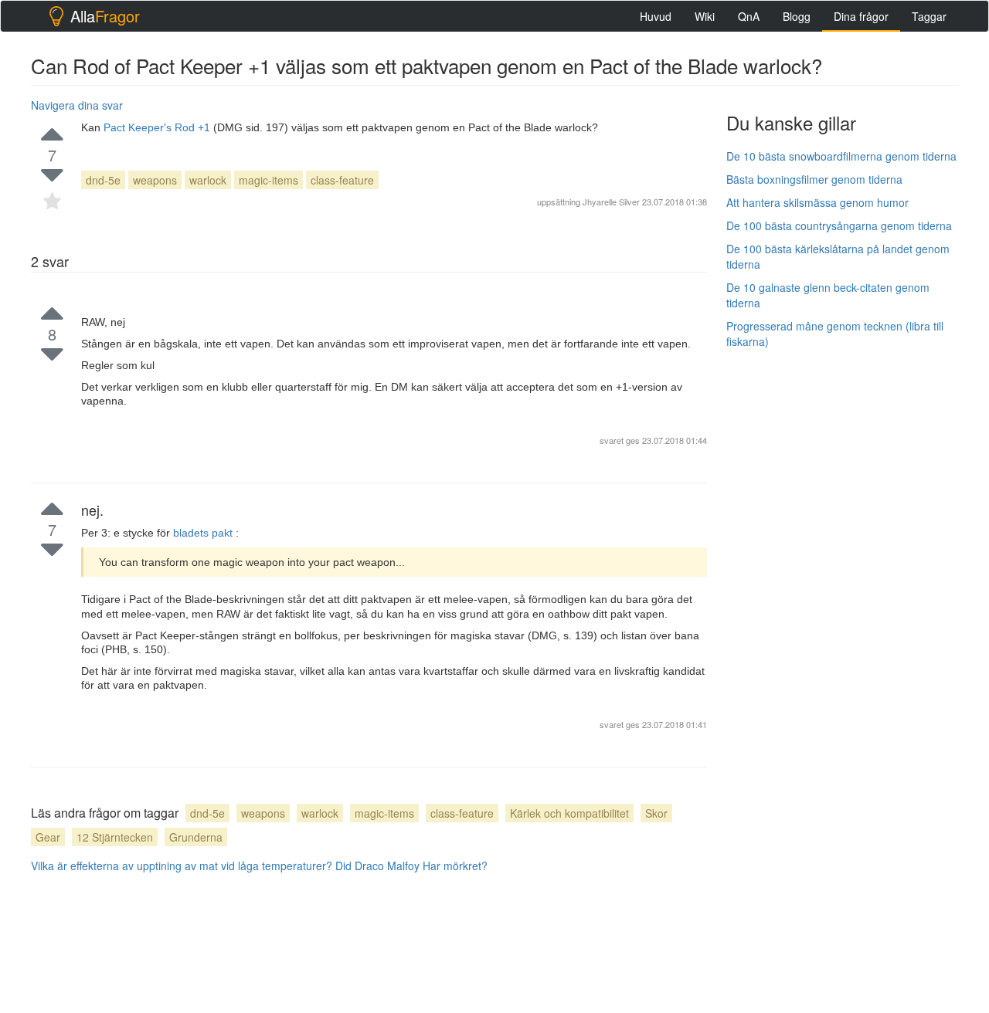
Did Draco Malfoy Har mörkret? (411, 865)
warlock (207, 180)
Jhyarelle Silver (611, 201)
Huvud (655, 16)
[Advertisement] (842, 592)
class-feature (342, 180)
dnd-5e (103, 180)
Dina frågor (861, 16)
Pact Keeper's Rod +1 (158, 127)
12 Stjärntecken (114, 837)
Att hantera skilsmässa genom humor (817, 202)
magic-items (268, 180)
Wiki (705, 16)
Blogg (797, 16)
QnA (749, 16)
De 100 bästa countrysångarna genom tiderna (839, 225)
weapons (155, 180)
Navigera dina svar (77, 105)
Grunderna (196, 837)
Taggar (929, 16)
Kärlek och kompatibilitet (569, 813)
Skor (656, 813)
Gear (48, 837)
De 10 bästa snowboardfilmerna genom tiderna (841, 156)
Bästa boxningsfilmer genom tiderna (814, 179)
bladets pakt (204, 533)
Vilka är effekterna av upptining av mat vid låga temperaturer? (181, 865)
